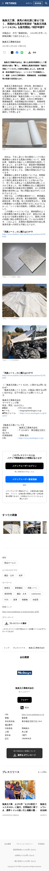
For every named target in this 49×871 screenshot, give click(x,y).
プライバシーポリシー (24, 844)
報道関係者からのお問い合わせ (24, 849)
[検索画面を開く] (46, 3)
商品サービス (10, 563)
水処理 (35, 600)
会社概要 (7, 844)
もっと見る (42, 772)
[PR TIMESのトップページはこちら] (10, 3)
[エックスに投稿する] (12, 52)
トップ (6, 648)
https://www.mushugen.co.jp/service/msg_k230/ (20, 612)
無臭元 (7, 588)
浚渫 (15, 600)
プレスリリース (19, 648)
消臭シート (32, 588)
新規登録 (38, 3)
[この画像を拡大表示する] (11, 527)
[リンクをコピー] (34, 52)
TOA (6, 600)
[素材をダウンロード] (29, 52)
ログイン (29, 3)
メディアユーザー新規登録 (24, 479)
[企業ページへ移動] (24, 673)
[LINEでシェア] (22, 52)
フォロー (24, 700)
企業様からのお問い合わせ (24, 855)
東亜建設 (19, 588)
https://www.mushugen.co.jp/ (31, 438)
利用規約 (41, 844)
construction (36, 594)
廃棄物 (25, 600)
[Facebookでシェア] (17, 52)
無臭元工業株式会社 (37, 648)
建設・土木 (9, 575)
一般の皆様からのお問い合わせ (24, 861)
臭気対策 (8, 594)
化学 (21, 575)
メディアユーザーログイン (24, 466)
